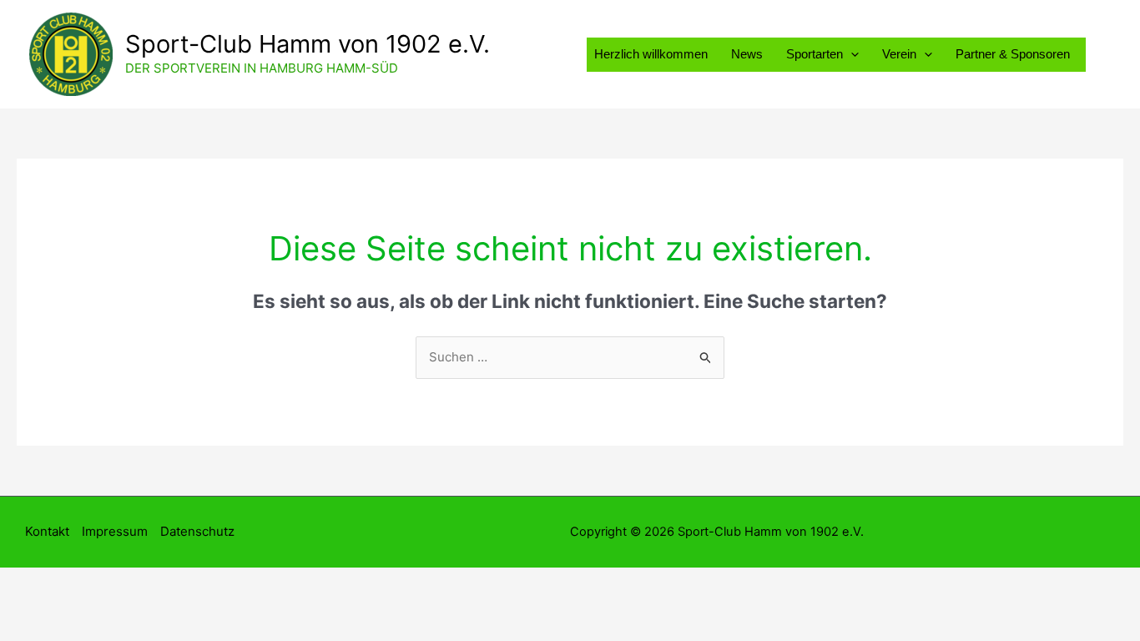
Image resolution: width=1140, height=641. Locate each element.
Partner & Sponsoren (1013, 54)
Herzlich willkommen (651, 54)
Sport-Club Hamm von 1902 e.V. (307, 43)
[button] (851, 54)
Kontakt (47, 531)
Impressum (115, 531)
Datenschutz (197, 531)
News (747, 54)
